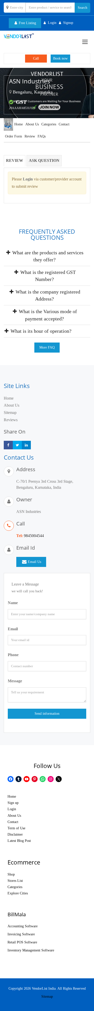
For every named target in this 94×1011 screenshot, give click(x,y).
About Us (32, 124)
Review (30, 136)
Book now (60, 58)
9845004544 (34, 536)
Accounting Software (23, 926)
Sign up (13, 803)
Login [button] (52, 23)
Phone (13, 655)
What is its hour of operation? (40, 331)
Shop (11, 874)
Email (13, 629)
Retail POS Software (22, 942)
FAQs (42, 136)
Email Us (34, 562)
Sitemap (10, 412)
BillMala (17, 914)
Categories (48, 124)
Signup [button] (68, 23)
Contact (64, 124)
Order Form (13, 136)
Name (13, 603)
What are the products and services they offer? (47, 256)
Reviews (11, 420)
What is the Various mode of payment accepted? (47, 315)
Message (15, 681)
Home (18, 124)
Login (12, 809)
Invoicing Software (21, 934)
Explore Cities (18, 893)
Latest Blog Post (19, 841)
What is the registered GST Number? (47, 275)
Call (36, 58)
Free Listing (27, 23)
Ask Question (44, 160)
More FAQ (47, 347)
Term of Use (16, 828)
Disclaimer (15, 834)
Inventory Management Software (31, 950)
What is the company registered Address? (47, 295)
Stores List (15, 881)
